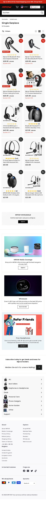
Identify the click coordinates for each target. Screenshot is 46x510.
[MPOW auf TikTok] (36, 471)
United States (6, 450)
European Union (7, 455)
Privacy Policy (6, 434)
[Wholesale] (23, 285)
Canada (4, 460)
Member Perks (27, 431)
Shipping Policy (6, 439)
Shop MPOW (26, 428)
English (35, 7)
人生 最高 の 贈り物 (7, 444)
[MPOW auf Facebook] (24, 471)
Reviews (25, 436)
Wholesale (26, 439)
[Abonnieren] (39, 367)
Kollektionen (13, 19)
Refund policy (6, 436)
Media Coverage (7, 431)
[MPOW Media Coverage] (23, 246)
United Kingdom (7, 453)
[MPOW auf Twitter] (32, 471)
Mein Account (27, 441)
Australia (5, 458)
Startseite (5, 19)
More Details (23, 307)
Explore (23, 267)
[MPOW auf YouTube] (28, 471)
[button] (11, 55)
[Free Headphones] (23, 324)
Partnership (26, 434)
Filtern (7, 31)
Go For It (23, 346)
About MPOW (6, 428)
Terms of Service (7, 441)
